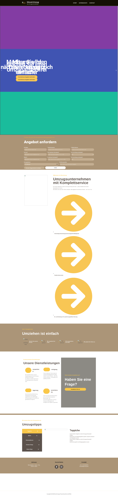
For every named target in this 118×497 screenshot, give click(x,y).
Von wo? (26, 152)
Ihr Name (26, 147)
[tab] (32, 431)
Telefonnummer (51, 147)
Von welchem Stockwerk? (53, 152)
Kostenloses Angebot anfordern (26, 79)
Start (75, 3)
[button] (1, 70)
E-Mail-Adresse (74, 147)
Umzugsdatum (27, 162)
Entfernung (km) (63, 162)
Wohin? (25, 157)
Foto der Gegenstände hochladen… (34, 168)
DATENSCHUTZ (83, 3)
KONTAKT (92, 3)
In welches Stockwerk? (53, 157)
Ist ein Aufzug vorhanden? (77, 152)
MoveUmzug (33, 2)
